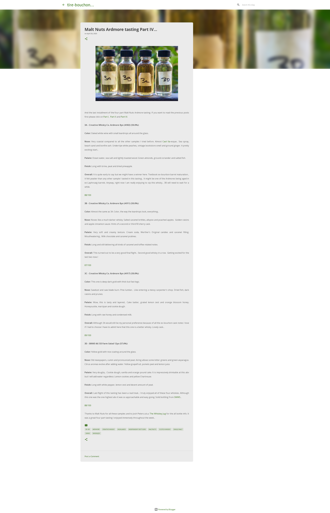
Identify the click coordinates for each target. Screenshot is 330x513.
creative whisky (108, 429)
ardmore (96, 429)
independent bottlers (137, 429)
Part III (124, 116)
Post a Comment (92, 456)
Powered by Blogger (166, 509)
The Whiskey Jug (158, 413)
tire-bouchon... (80, 4)
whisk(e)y (96, 433)
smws (88, 433)
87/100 (88, 265)
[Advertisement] (136, 484)
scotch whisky (165, 429)
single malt (178, 429)
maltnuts (152, 429)
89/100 (88, 335)
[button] (86, 39)
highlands (122, 429)
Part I (106, 116)
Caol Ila (166, 141)
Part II (113, 116)
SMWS (177, 397)
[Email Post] (86, 426)
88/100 (88, 195)
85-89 (88, 429)
